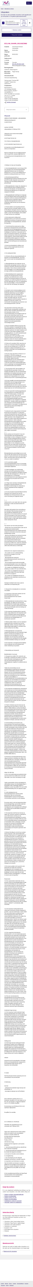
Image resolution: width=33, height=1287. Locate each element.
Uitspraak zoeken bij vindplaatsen (13, 1202)
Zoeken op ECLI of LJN (10, 1197)
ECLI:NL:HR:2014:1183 (18, 64)
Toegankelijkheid (20, 1283)
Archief (7, 1285)
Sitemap (6, 1283)
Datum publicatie (7, 55)
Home (2, 8)
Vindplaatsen (8, 85)
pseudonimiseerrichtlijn (13, 24)
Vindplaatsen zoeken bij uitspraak (13, 1200)
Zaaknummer (8, 58)
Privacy (10, 1283)
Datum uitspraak (6, 51)
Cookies (14, 1283)
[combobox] (16, 110)
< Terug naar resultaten (16, 35)
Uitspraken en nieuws (9, 8)
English (2, 1283)
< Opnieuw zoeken (16, 30)
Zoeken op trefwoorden (10, 1196)
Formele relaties (6, 63)
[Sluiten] (30, 23)
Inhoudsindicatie (9, 75)
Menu (28, 3)
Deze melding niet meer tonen (24, 23)
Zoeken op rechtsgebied (10, 1199)
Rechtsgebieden (8, 67)
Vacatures (3, 1285)
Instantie (6, 46)
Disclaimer (12, 1285)
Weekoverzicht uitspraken (10, 1251)
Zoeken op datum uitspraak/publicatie (13, 1194)
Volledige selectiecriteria (10, 1235)
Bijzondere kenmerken (7, 72)
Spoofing (26, 1283)
